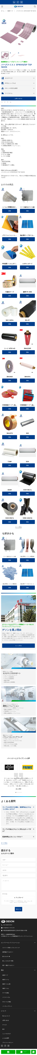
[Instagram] (21, 2)
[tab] (18, 103)
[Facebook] (18, 2)
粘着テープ (10, 11)
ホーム (2, 11)
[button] (5, 55)
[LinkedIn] (14, 2)
